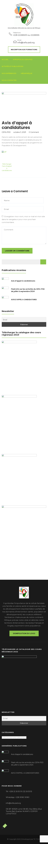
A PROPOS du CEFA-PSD (23, 59)
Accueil (5, 59)
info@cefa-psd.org (26, 42)
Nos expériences (9, 73)
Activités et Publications (12, 66)
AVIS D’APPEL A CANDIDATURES (24, 299)
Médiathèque (26, 73)
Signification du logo (24, 633)
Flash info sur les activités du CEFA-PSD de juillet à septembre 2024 (28, 290)
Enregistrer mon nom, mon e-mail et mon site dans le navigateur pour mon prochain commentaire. (23, 219)
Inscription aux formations (24, 49)
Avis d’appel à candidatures (23, 281)
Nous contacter (9, 80)
